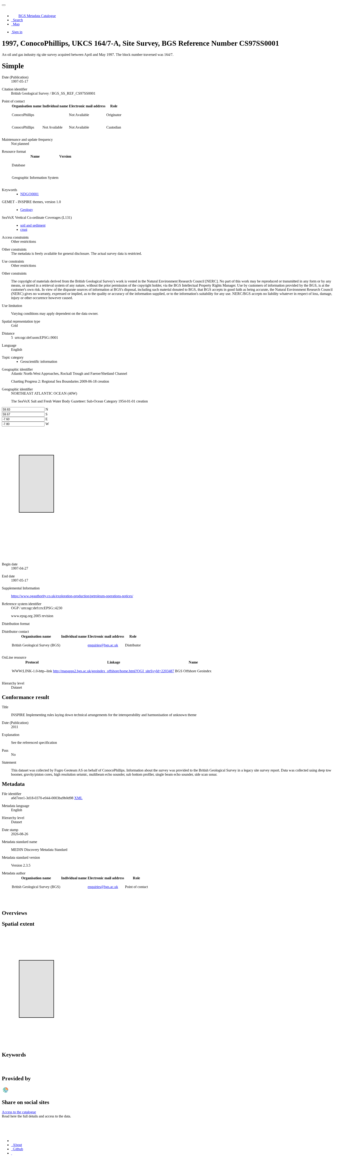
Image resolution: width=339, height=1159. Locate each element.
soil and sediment (32, 225)
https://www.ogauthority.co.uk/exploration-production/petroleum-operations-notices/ (72, 596)
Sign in (17, 32)
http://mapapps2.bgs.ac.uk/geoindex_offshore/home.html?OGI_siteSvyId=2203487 (113, 671)
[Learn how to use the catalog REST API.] (11, 1153)
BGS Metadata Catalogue (37, 16)
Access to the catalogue (19, 1112)
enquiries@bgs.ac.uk (103, 645)
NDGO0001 (29, 194)
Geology (26, 210)
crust (23, 229)
